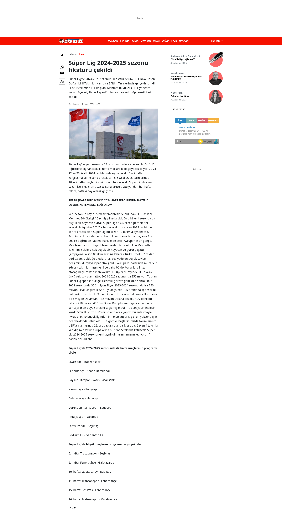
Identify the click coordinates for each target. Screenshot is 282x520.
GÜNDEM (124, 40)
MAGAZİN (184, 40)
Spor (81, 54)
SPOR (174, 40)
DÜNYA (134, 40)
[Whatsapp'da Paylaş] (62, 67)
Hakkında (216, 40)
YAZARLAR (113, 40)
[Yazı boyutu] (62, 81)
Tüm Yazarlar (178, 109)
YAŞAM (156, 40)
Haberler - (74, 54)
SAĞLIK (165, 40)
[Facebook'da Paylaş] (62, 61)
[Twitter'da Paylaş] (62, 55)
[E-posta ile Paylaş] (62, 73)
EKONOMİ (146, 40)
